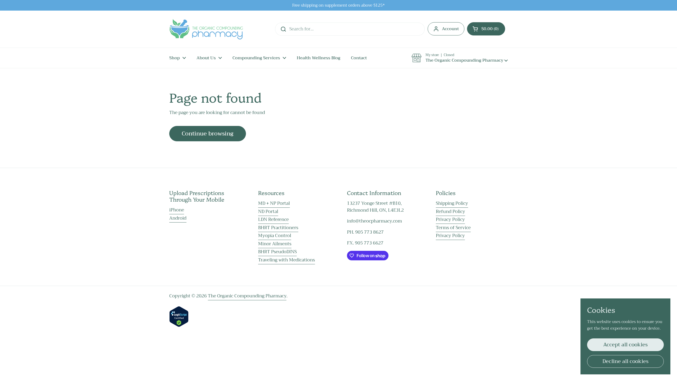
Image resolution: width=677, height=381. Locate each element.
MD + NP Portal (274, 203)
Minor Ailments (274, 244)
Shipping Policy (452, 203)
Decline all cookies (625, 361)
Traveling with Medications (286, 260)
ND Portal (268, 211)
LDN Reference (273, 219)
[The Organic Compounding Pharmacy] (206, 29)
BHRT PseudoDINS (277, 252)
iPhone (176, 210)
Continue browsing (208, 133)
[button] (486, 28)
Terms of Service (453, 228)
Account (450, 29)
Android (177, 218)
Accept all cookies (625, 344)
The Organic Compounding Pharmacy (247, 296)
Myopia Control (274, 235)
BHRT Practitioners (278, 228)
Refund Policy (450, 211)
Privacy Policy (450, 219)
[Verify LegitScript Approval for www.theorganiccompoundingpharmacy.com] (179, 325)
